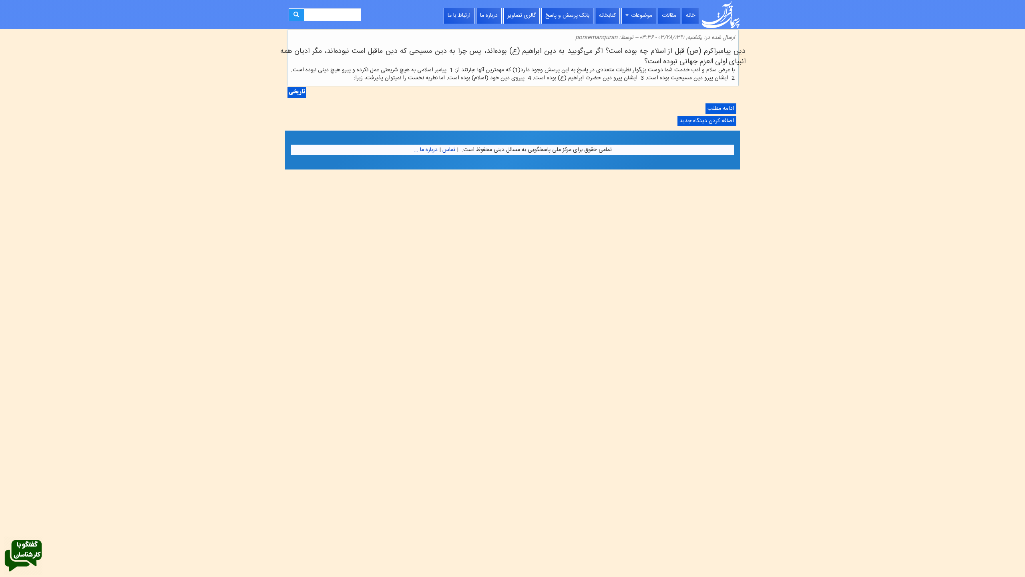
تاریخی (297, 92)
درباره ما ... (426, 150)
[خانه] (721, 14)
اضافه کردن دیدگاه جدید (706, 121)
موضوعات (640, 15)
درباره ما (489, 15)
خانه (690, 15)
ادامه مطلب (719, 109)
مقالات (669, 15)
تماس (448, 150)
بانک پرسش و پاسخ (567, 15)
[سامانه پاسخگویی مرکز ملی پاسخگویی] (23, 556)
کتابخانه (607, 15)
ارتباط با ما (459, 15)
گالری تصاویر (521, 15)
